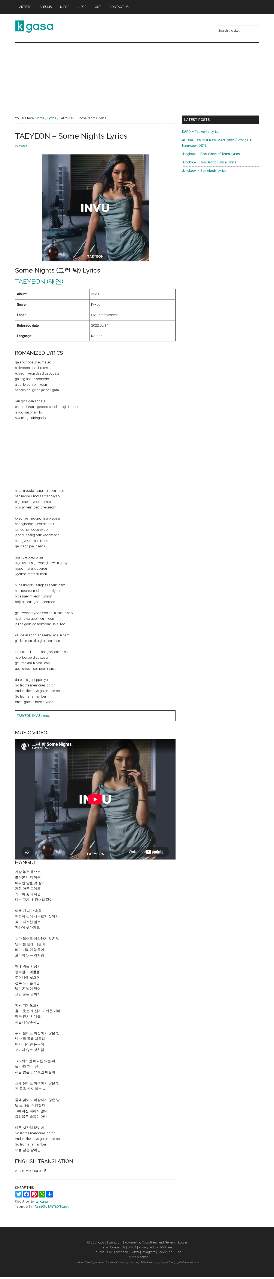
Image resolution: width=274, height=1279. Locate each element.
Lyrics (35, 1201)
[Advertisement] (137, 75)
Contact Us (117, 1247)
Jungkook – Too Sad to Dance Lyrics (209, 162)
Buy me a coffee (137, 1257)
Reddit (162, 1252)
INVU (95, 294)
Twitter (134, 1252)
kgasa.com (114, 1242)
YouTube (175, 1252)
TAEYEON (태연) (39, 281)
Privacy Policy (148, 1247)
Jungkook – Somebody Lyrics (204, 171)
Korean (44, 1201)
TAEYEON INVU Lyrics (33, 716)
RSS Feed (167, 1247)
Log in (182, 1242)
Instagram (148, 1252)
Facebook (121, 1252)
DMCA (132, 1247)
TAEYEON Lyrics (58, 1206)
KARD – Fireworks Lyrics (200, 132)
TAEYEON (39, 1206)
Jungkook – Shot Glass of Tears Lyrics (211, 154)
